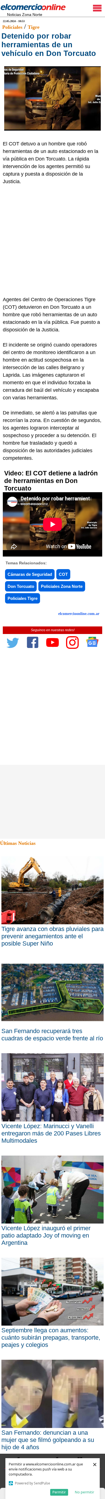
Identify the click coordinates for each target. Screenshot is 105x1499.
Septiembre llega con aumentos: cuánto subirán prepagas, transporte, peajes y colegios (50, 1337)
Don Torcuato (21, 586)
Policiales (12, 27)
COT (63, 574)
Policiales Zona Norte (62, 586)
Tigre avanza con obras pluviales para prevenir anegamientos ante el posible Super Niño (52, 936)
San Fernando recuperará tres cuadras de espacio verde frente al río (52, 1034)
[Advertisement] (52, 240)
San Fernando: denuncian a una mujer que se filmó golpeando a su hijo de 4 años (47, 1440)
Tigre (33, 27)
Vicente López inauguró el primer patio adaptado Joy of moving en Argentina (45, 1235)
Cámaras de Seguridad (30, 574)
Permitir (59, 1492)
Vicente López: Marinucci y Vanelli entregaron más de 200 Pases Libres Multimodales (51, 1133)
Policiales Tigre (23, 598)
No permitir (84, 1492)
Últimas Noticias (18, 843)
